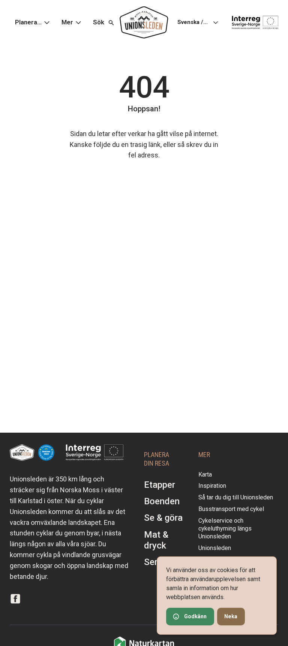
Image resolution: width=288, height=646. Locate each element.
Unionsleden (214, 548)
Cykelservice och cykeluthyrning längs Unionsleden (225, 528)
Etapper (159, 485)
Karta (205, 474)
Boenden (162, 501)
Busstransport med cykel (231, 509)
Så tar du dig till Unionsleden (235, 497)
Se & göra (163, 518)
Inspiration (212, 485)
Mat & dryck (156, 540)
